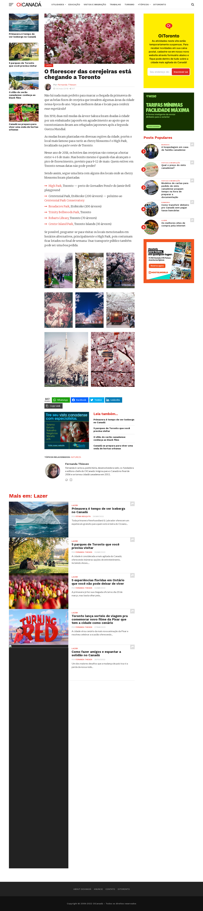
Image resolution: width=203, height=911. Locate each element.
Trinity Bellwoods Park (64, 212)
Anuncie (98, 889)
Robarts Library (59, 218)
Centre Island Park (61, 224)
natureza (76, 457)
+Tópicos (143, 4)
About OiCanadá (82, 889)
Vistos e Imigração (95, 4)
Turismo (129, 4)
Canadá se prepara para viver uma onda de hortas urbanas (23, 127)
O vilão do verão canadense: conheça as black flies (22, 95)
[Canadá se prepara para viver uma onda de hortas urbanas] (24, 120)
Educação (74, 4)
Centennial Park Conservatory (64, 200)
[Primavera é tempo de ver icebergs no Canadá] (24, 30)
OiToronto (159, 4)
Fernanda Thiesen (67, 84)
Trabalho (115, 4)
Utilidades (57, 4)
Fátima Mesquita (83, 516)
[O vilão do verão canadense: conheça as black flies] (24, 88)
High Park (55, 186)
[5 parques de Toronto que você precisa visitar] (24, 59)
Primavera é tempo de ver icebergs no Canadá (22, 35)
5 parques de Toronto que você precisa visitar (23, 64)
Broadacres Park (59, 206)
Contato (110, 889)
